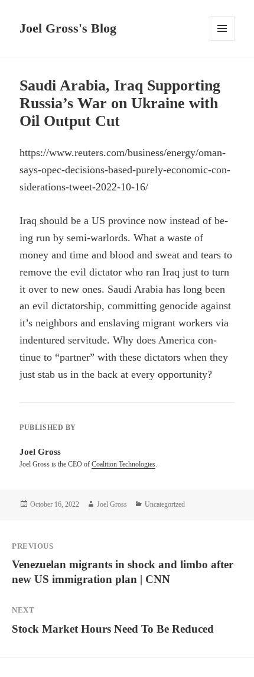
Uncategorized (165, 504)
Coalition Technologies (123, 464)
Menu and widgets (222, 40)
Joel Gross (112, 504)
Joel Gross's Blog (67, 28)
